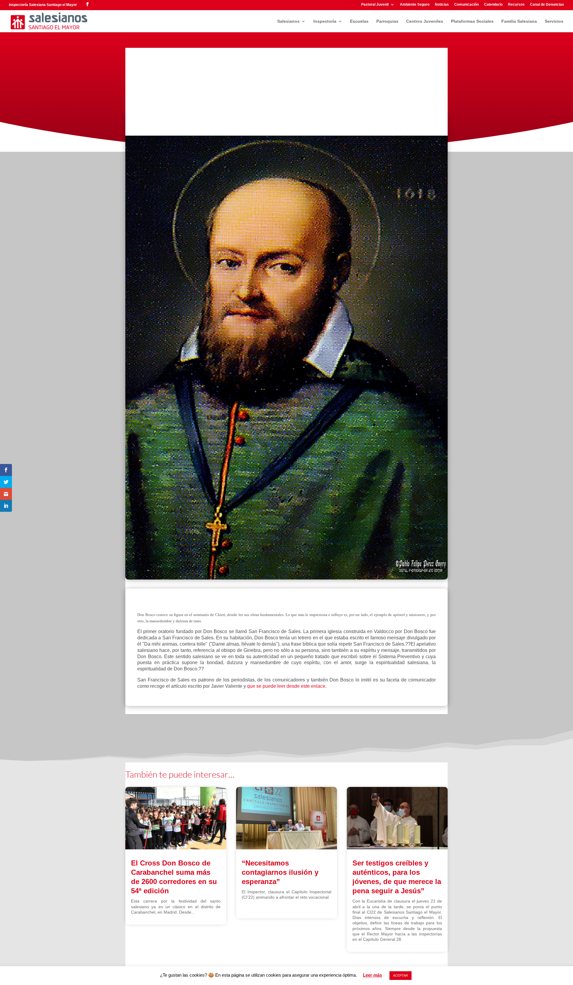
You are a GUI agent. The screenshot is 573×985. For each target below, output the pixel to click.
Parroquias (387, 21)
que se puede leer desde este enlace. (286, 686)
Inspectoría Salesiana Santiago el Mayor (43, 5)
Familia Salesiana (519, 21)
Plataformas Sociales (472, 21)
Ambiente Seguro (414, 5)
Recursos (516, 5)
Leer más (372, 975)
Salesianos (288, 21)
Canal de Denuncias (547, 5)
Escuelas (359, 21)
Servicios (554, 21)
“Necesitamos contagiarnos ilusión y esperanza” (280, 872)
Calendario (493, 5)
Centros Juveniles (424, 21)
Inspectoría (324, 21)
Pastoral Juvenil (375, 5)
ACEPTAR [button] (400, 975)
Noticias (442, 5)
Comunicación (466, 5)
